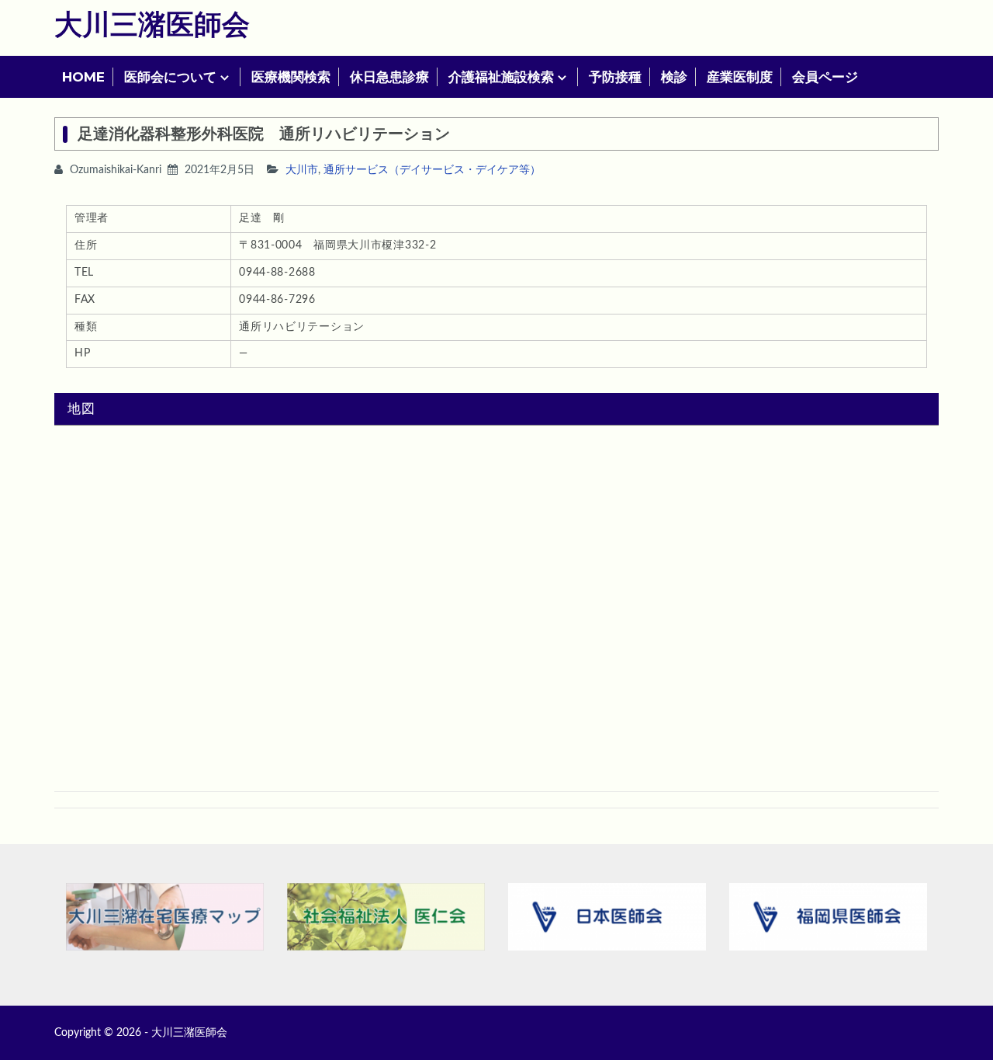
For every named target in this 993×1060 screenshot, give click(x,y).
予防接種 (615, 77)
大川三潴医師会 (152, 26)
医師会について (170, 77)
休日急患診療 (389, 77)
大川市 (301, 170)
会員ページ (825, 77)
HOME (83, 77)
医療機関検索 (290, 77)
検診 (674, 77)
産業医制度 (740, 77)
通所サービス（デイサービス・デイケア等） (432, 170)
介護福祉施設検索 (501, 77)
